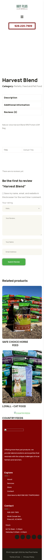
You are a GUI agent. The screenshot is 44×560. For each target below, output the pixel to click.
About (9, 479)
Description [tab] (10, 97)
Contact (10, 491)
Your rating (7, 202)
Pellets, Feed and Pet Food (28, 86)
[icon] (17, 537)
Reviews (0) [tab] (10, 112)
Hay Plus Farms (31, 552)
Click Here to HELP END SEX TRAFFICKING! (23, 495)
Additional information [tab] (17, 104)
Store (9, 487)
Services (10, 483)
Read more (22, 312)
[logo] (22, 6)
